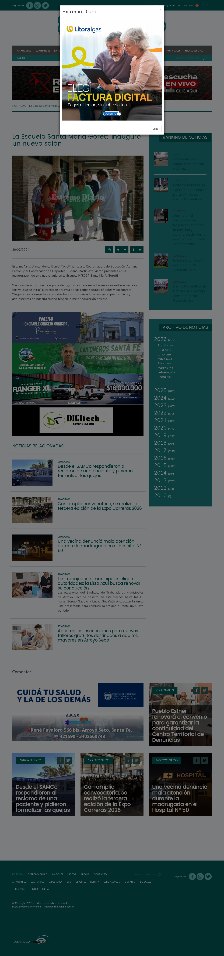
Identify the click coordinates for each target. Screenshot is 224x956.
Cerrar (155, 129)
